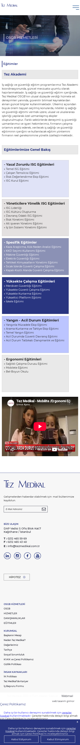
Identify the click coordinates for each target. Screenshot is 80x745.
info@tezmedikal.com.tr (22, 546)
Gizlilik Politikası (12, 664)
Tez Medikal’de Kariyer (16, 681)
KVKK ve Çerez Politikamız (18, 659)
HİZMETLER (10, 613)
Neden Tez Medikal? (15, 640)
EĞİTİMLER (10, 623)
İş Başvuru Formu (14, 686)
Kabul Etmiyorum (58, 739)
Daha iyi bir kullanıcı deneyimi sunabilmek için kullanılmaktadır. (40, 729)
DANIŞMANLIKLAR (14, 618)
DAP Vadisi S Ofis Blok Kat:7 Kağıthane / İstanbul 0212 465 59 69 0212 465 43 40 (22, 535)
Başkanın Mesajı (12, 635)
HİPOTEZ (15, 577)
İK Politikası (10, 676)
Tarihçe (8, 649)
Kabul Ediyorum (21, 739)
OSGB (7, 608)
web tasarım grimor (63, 701)
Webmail (67, 696)
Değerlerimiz (11, 645)
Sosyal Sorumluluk (14, 654)
